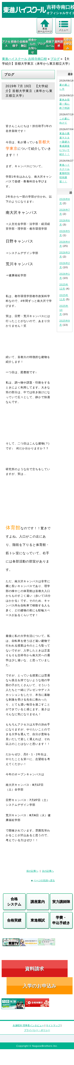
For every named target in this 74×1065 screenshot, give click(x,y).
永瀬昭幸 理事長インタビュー (28, 1025)
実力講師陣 (61, 902)
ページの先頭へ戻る (44, 880)
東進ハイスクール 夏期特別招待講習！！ (64, 173)
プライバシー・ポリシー (37, 1030)
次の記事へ (48, 871)
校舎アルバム (50, 43)
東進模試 (38, 920)
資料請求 (59, 43)
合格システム (14, 901)
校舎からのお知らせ (32, 46)
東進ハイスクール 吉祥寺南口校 (24, 59)
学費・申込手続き (61, 920)
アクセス (6, 43)
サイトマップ (53, 1025)
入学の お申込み (68, 44)
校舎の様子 (15, 43)
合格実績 (14, 920)
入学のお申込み (39, 985)
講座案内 (38, 902)
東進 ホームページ (45, 30)
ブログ (41, 43)
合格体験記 (24, 43)
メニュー (63, 30)
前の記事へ (32, 871)
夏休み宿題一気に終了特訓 (64, 103)
